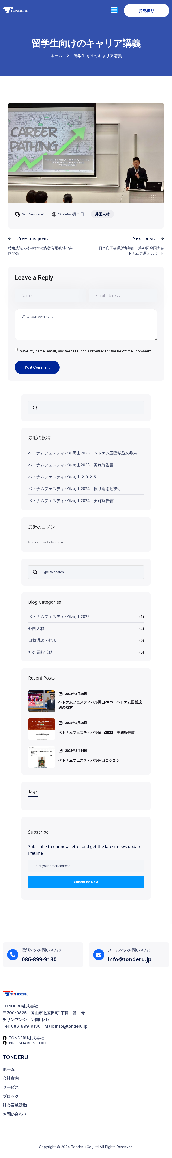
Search (36, 407)
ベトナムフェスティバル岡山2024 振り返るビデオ (75, 488)
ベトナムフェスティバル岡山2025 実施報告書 (71, 465)
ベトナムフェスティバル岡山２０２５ (62, 476)
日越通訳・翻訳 (42, 640)
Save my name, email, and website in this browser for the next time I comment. (86, 351)
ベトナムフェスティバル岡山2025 (59, 616)
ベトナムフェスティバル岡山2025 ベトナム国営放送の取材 (83, 453)
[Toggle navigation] (114, 10)
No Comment (33, 214)
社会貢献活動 (40, 652)
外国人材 (36, 628)
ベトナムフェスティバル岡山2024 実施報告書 (71, 500)
